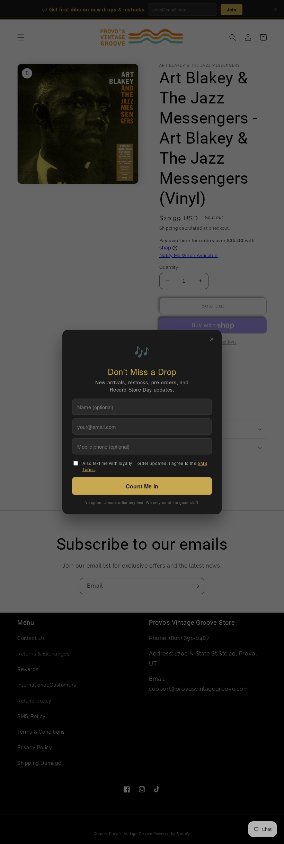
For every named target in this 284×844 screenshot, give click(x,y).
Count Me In (142, 486)
